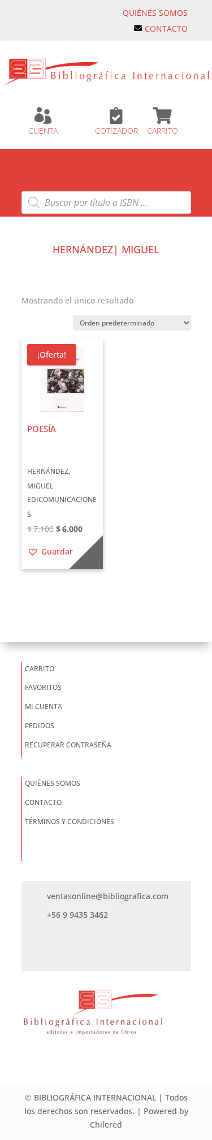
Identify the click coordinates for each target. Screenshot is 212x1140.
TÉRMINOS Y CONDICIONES (69, 821)
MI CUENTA (43, 706)
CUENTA (43, 130)
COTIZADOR (116, 130)
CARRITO (162, 130)
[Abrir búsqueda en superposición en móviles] (106, 202)
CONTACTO (166, 28)
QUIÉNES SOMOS (155, 12)
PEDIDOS (39, 725)
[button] (50, 551)
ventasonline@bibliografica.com (107, 896)
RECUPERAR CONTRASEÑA (68, 745)
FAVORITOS (43, 687)
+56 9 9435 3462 (77, 914)
